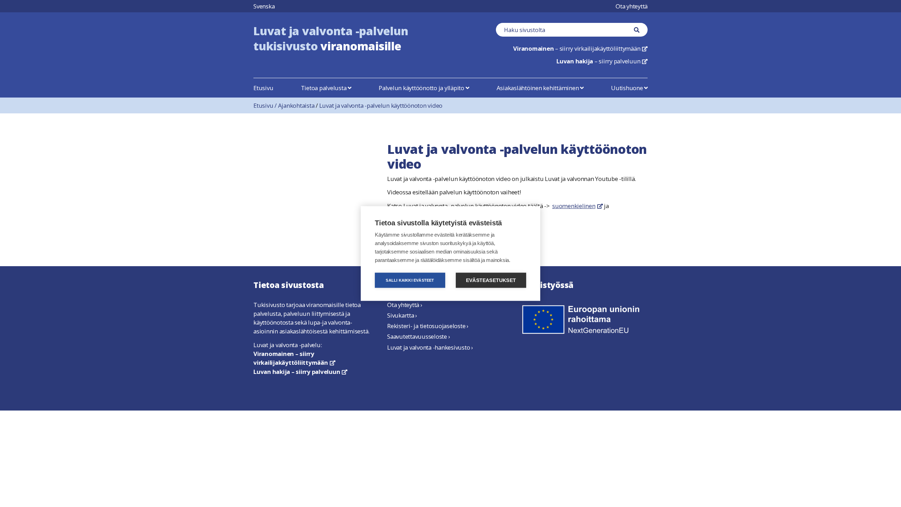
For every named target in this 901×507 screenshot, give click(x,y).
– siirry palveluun (602, 61)
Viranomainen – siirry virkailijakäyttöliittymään (294, 358)
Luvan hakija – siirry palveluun (300, 372)
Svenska (264, 6)
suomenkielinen (577, 206)
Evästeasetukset (491, 280)
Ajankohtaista (296, 105)
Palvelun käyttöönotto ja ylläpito (422, 88)
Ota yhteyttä (632, 6)
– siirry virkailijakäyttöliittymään (580, 48)
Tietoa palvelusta (324, 88)
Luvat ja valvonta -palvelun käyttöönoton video (381, 105)
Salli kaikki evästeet (410, 280)
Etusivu (263, 88)
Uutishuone (627, 88)
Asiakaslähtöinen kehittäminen (538, 88)
